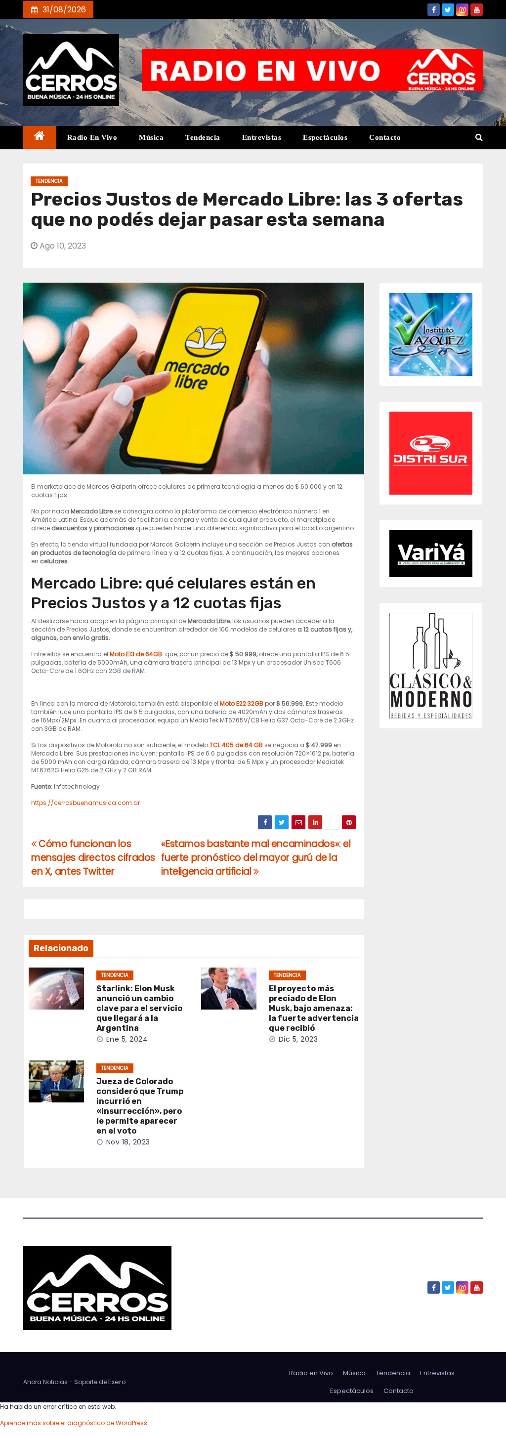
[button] (479, 137)
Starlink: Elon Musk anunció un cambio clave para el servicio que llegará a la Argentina (139, 1008)
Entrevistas (262, 137)
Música (151, 137)
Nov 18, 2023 (128, 1142)
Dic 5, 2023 (298, 1039)
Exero (117, 1382)
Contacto (385, 137)
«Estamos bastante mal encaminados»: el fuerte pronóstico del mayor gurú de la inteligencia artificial (255, 857)
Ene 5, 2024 (127, 1039)
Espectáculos (325, 137)
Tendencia (202, 137)
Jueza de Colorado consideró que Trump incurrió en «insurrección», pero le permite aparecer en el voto (139, 1106)
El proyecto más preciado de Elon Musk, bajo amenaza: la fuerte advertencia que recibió (314, 1008)
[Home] (39, 137)
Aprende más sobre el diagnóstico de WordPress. (74, 1423)
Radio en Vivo (92, 137)
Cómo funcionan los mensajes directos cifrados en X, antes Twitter (93, 857)
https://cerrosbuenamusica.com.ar (85, 803)
